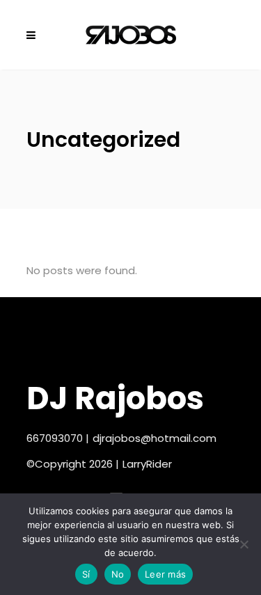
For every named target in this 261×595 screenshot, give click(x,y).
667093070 (54, 438)
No (118, 574)
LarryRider (147, 464)
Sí (86, 574)
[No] (244, 544)
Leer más (165, 574)
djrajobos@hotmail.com (154, 438)
